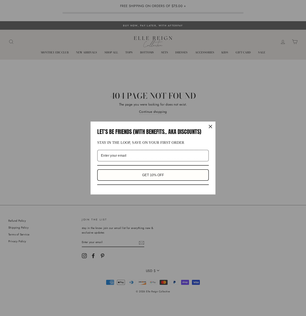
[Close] (210, 127)
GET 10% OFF (153, 175)
